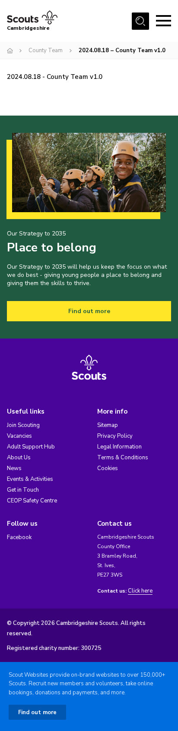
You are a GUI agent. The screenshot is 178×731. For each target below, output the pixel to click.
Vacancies (19, 436)
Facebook (19, 537)
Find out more (89, 311)
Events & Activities (30, 479)
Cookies (107, 468)
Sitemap (107, 425)
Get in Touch (23, 490)
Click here (140, 591)
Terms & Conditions (122, 457)
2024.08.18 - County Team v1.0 (54, 76)
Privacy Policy (115, 436)
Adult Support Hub (31, 447)
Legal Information (119, 447)
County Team (46, 50)
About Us (19, 457)
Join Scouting (23, 425)
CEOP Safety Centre (32, 501)
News (14, 468)
